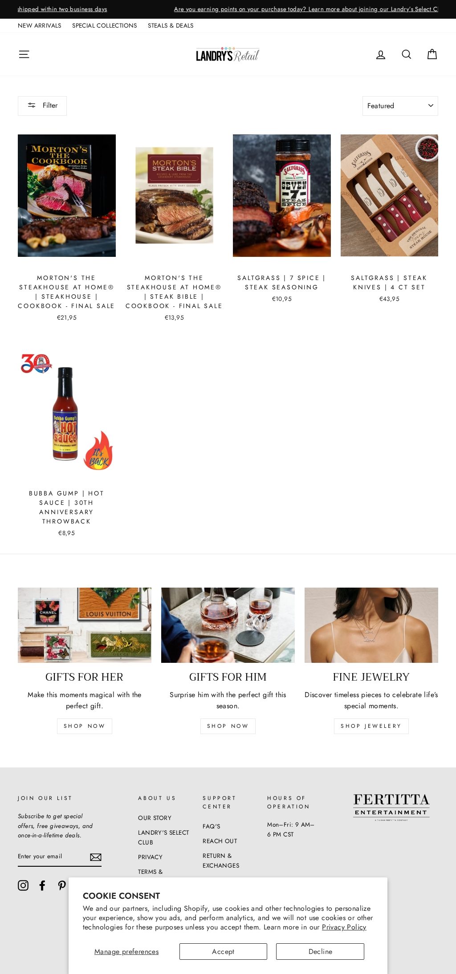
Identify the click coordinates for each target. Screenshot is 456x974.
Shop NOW (228, 726)
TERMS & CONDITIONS (157, 876)
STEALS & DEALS (171, 25)
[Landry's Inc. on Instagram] (23, 885)
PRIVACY (150, 856)
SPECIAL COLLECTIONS (104, 25)
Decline (321, 951)
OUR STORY (154, 817)
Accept (223, 951)
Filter (49, 105)
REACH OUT (220, 840)
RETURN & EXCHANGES (221, 860)
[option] (228, 9)
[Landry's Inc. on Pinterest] (62, 885)
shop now (85, 726)
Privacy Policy (344, 927)
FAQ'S (211, 826)
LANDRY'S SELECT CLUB (163, 837)
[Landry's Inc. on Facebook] (42, 885)
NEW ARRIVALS (39, 25)
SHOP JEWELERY (371, 726)
